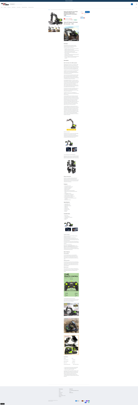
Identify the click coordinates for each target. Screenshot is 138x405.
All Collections (61, 392)
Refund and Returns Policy (62, 395)
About (59, 391)
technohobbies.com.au (68, 16)
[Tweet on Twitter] (82, 17)
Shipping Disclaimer (24, 7)
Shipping (60, 396)
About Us (5, 7)
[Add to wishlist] (85, 14)
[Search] (132, 4)
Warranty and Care (31, 7)
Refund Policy (14, 7)
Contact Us (9, 7)
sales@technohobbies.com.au (75, 390)
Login (136, 7)
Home (2, 7)
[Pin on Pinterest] (84, 17)
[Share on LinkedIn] (83, 17)
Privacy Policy (19, 7)
